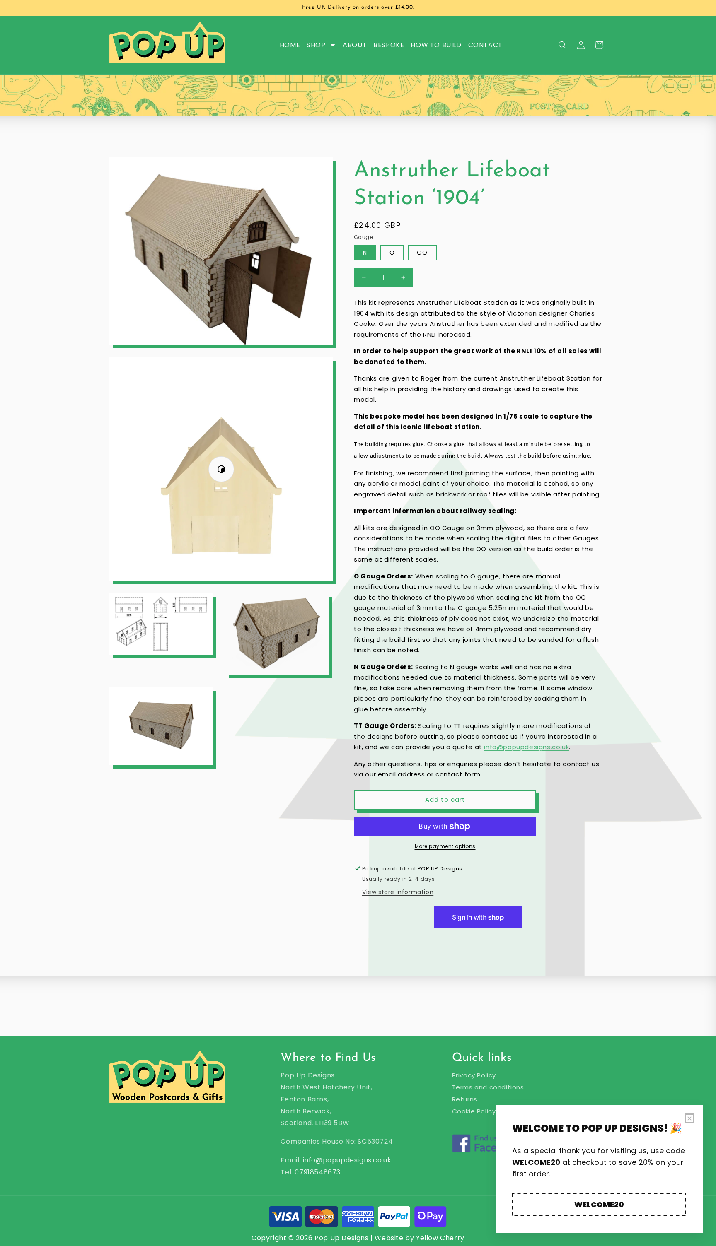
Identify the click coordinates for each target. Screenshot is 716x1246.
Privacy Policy (474, 1075)
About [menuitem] (355, 45)
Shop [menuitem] (316, 45)
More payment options (445, 846)
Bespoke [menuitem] (388, 45)
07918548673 (318, 1172)
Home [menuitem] (290, 45)
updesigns (353, 1160)
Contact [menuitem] (485, 45)
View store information (397, 892)
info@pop (320, 1160)
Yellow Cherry (440, 1238)
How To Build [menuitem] (436, 45)
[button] (563, 45)
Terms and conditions (488, 1087)
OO (422, 252)
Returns (464, 1099)
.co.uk (382, 1160)
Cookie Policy (474, 1111)
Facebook (487, 1154)
